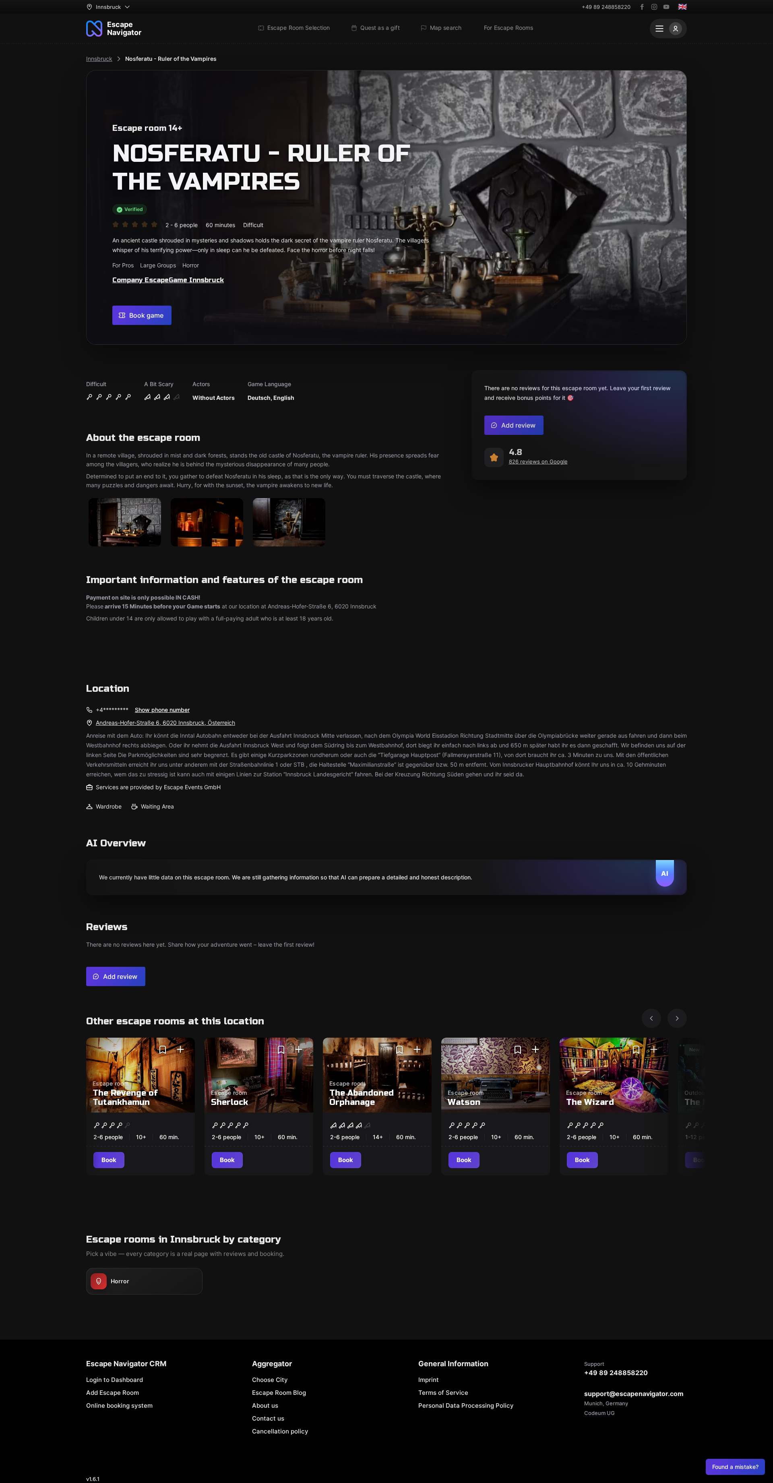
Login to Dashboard (114, 1380)
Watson (464, 1102)
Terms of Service (443, 1392)
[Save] (163, 1050)
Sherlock (229, 1102)
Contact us (268, 1418)
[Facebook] (642, 6)
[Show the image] (124, 523)
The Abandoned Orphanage (361, 1097)
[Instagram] (654, 6)
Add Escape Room (112, 1392)
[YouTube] (666, 6)
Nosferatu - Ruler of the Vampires (171, 58)
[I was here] (180, 1050)
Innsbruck (99, 58)
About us (265, 1405)
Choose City (270, 1380)
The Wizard (590, 1102)
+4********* (112, 709)
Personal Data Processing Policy (466, 1405)
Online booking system (119, 1405)
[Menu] (668, 28)
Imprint (428, 1380)
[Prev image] (651, 1018)
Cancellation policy (280, 1431)
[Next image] (677, 1018)
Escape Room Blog (279, 1392)
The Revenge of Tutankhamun (125, 1097)
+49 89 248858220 (606, 7)
